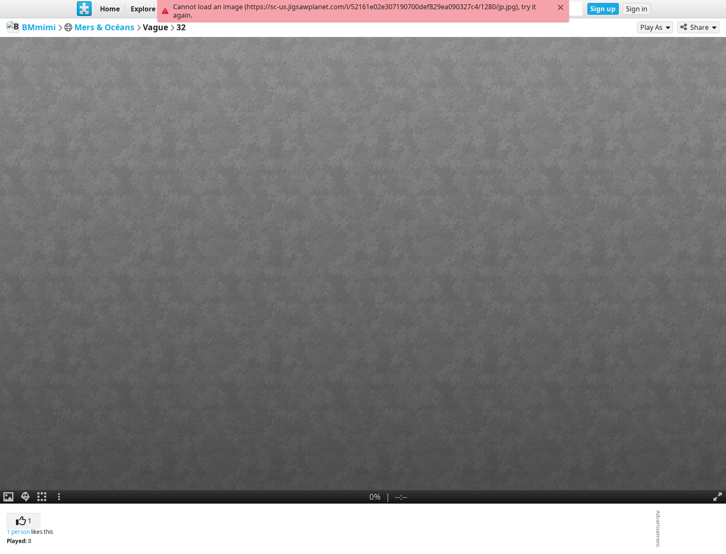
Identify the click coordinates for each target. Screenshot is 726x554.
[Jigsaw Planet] (84, 9)
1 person (18, 532)
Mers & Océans (104, 27)
